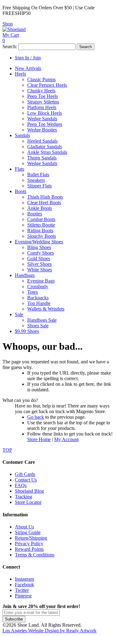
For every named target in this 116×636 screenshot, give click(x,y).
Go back (35, 417)
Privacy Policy (29, 543)
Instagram (24, 579)
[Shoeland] (14, 29)
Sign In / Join (28, 57)
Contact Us (26, 479)
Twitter (22, 590)
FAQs (21, 485)
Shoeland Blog (29, 491)
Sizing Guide (28, 532)
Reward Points (29, 549)
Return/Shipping (31, 538)
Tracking (23, 496)
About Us (24, 526)
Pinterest (23, 595)
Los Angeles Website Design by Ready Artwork (49, 630)
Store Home (39, 439)
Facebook (24, 584)
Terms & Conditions (34, 554)
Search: (9, 46)
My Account (66, 439)
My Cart (10, 35)
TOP (7, 450)
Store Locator (28, 502)
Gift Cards (25, 474)
